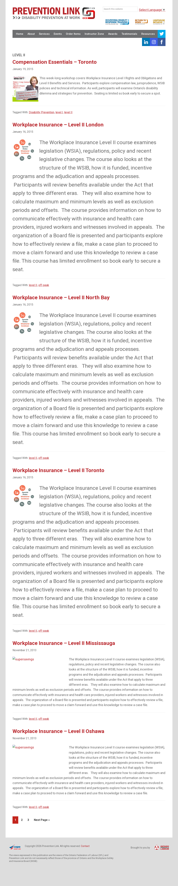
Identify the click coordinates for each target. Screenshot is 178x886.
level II (68, 112)
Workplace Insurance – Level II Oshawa (58, 731)
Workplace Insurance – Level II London (58, 125)
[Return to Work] (141, 24)
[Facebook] (161, 42)
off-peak (43, 285)
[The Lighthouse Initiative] (158, 24)
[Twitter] (161, 34)
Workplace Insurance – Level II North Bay (61, 297)
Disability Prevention (41, 112)
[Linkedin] (146, 42)
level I (59, 112)
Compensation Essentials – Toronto (55, 62)
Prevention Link (54, 13)
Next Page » (42, 821)
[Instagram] (154, 42)
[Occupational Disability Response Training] (117, 24)
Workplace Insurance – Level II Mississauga (64, 643)
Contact (85, 846)
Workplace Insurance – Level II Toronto (58, 470)
